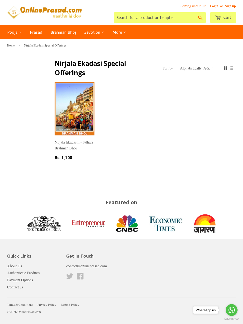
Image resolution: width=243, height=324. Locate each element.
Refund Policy (70, 304)
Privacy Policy (46, 304)
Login (214, 6)
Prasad (36, 32)
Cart (226, 17)
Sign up (230, 6)
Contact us (15, 286)
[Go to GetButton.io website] (231, 319)
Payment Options (20, 279)
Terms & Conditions (20, 304)
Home (11, 45)
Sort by (168, 68)
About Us (14, 265)
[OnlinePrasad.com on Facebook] (80, 277)
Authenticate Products (23, 272)
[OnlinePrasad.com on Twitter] (69, 277)
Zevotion (92, 32)
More (117, 32)
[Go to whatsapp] (232, 310)
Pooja (13, 32)
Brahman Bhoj (63, 32)
